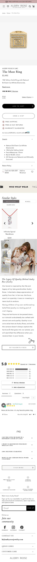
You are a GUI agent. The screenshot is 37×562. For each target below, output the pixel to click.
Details (4, 139)
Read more (6, 87)
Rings (8, 13)
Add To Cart (18, 106)
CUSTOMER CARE (9, 551)
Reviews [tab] (5, 393)
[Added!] (32, 171)
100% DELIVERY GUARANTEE (12, 451)
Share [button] (6, 414)
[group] (9, 223)
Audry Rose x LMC (10, 69)
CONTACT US (8, 536)
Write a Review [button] (19, 383)
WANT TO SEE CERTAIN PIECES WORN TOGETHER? (15, 458)
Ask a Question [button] (19, 387)
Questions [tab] (18, 393)
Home (3, 13)
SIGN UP (30, 508)
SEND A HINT (18, 116)
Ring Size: (4, 97)
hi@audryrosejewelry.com (12, 540)
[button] (30, 414)
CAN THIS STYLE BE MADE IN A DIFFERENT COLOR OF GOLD (13, 438)
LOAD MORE (18, 467)
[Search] (30, 6)
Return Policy (6, 166)
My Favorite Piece (18, 347)
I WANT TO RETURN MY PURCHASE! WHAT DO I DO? (14, 445)
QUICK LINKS (8, 546)
